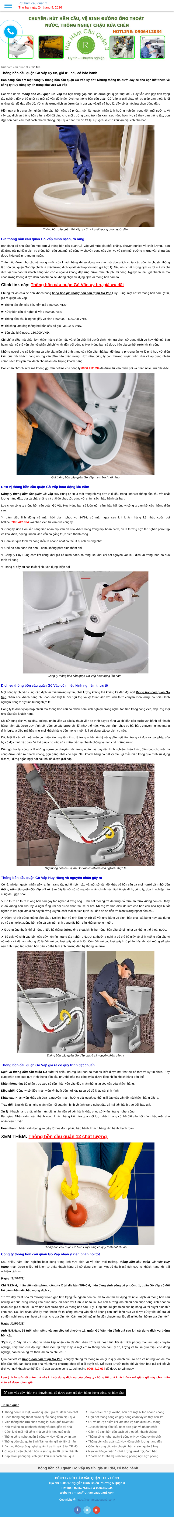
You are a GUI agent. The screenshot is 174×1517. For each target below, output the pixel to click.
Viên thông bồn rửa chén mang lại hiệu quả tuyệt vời (39, 1422)
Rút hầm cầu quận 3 (15, 67)
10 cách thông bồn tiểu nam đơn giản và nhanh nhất (122, 1426)
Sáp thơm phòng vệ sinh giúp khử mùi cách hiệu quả (39, 1456)
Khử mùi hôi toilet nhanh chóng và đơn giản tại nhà (38, 1426)
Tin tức (36, 67)
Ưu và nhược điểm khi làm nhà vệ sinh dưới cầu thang (124, 1422)
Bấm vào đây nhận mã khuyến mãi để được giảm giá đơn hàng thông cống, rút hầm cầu (65, 1392)
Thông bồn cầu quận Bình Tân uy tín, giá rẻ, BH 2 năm (40, 1441)
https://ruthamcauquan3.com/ (95, 1499)
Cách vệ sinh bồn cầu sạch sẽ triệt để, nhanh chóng (122, 1431)
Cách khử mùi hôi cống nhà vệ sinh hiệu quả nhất (37, 1431)
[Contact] (11, 32)
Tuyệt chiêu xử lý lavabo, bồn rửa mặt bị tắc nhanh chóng (126, 1412)
